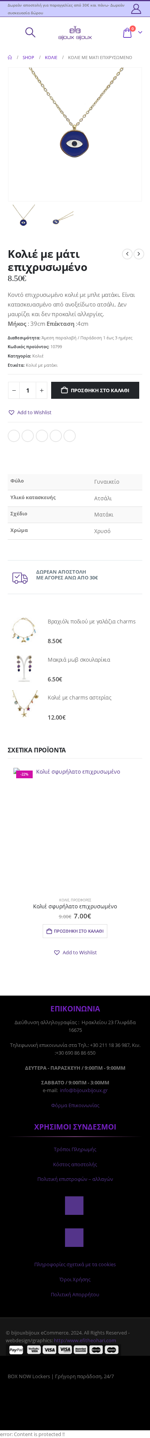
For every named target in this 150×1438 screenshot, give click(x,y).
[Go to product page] (24, 630)
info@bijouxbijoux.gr (84, 1090)
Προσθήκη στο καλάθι (100, 390)
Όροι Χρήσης (75, 1279)
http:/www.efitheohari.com (85, 1340)
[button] (13, 32)
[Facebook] (74, 1205)
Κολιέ (37, 356)
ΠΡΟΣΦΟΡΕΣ (81, 900)
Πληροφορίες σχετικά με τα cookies (75, 1264)
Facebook (14, 436)
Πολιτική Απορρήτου (75, 1294)
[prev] (127, 254)
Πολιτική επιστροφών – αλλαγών (75, 1178)
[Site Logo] (75, 32)
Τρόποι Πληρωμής (75, 1149)
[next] (138, 254)
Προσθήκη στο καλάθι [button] (78, 931)
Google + (56, 436)
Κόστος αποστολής (75, 1164)
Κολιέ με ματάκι (42, 365)
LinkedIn (42, 436)
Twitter (28, 436)
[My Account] (136, 9)
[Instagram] (74, 1237)
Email (69, 436)
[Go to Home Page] (10, 57)
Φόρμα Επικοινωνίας (75, 1105)
